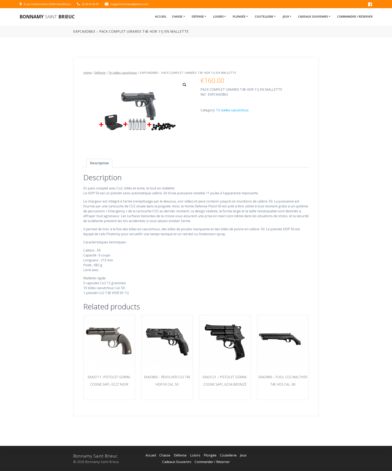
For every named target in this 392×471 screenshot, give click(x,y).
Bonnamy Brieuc (47, 17)
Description (99, 163)
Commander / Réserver (355, 16)
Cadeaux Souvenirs (313, 16)
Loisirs (218, 16)
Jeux (286, 16)
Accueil (160, 16)
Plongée (239, 16)
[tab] (99, 163)
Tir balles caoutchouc (122, 72)
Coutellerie (264, 16)
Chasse (177, 16)
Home (87, 72)
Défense (198, 16)
